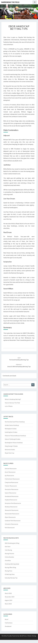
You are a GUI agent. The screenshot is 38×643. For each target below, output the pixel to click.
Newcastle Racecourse (11, 510)
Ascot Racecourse (10, 472)
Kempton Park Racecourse (13, 503)
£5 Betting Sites (10, 574)
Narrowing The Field (10, 2)
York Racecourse (10, 527)
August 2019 (8, 600)
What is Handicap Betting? (13, 399)
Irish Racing (8, 550)
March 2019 (8, 604)
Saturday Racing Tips (11, 578)
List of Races (9, 406)
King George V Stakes (11, 446)
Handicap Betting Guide (12, 564)
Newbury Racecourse (11, 507)
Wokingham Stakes (10, 429)
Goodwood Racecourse (11, 496)
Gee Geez (7, 546)
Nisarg (34, 636)
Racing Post (8, 571)
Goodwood (8, 626)
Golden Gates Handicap (12, 425)
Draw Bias (8, 560)
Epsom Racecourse (10, 493)
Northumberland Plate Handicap (15, 422)
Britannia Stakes (10, 449)
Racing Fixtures (9, 553)
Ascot (6, 619)
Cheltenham (8, 623)
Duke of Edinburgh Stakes (12, 439)
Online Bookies (9, 557)
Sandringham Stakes (11, 432)
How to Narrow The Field (12, 403)
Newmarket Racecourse (12, 514)
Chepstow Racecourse (11, 482)
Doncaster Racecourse (11, 489)
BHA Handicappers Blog (12, 543)
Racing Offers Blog (10, 567)
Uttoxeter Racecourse (11, 524)
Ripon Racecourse (10, 517)
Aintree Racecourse (10, 468)
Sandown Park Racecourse (12, 520)
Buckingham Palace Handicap (14, 442)
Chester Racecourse (11, 486)
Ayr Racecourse (9, 475)
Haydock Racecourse (11, 500)
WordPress (23, 636)
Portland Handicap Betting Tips (19, 359)
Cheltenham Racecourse (12, 479)
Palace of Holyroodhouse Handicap (15, 435)
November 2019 (9, 597)
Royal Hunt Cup (9, 453)
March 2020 (8, 593)
